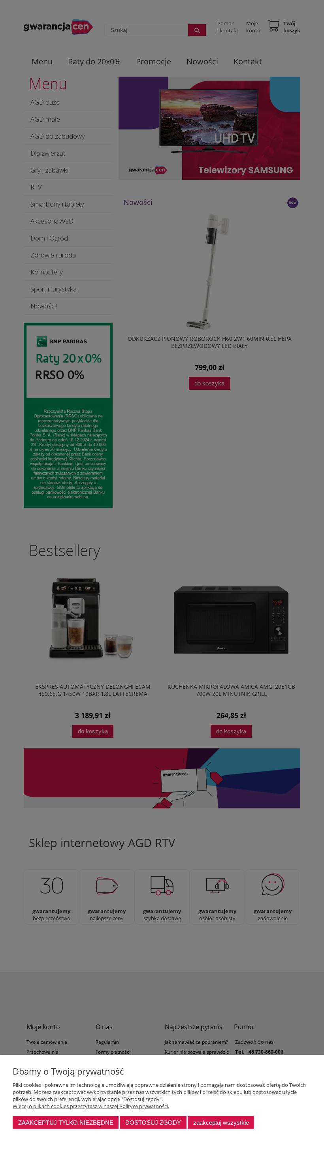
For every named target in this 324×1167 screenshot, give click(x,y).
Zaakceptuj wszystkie (221, 1122)
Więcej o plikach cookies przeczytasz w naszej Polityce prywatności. (91, 1106)
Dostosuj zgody (153, 1122)
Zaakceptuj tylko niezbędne (65, 1122)
